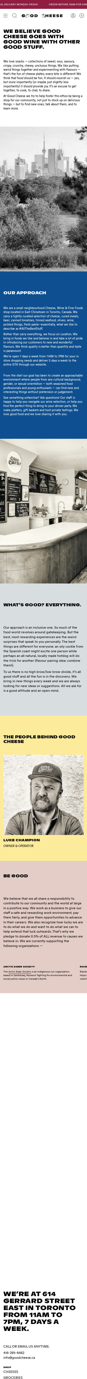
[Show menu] (5, 15)
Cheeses (10, 1372)
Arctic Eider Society (19, 971)
